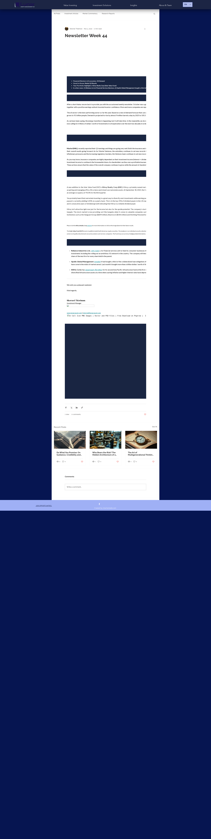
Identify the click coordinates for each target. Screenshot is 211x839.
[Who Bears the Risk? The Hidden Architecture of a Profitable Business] (105, 440)
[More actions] (145, 28)
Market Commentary (90, 13)
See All (154, 427)
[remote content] (105, 221)
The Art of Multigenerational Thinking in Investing (141, 453)
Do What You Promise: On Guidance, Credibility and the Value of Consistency (69, 453)
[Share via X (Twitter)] (71, 408)
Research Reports (108, 13)
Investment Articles (71, 13)
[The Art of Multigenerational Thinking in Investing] (141, 440)
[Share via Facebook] (66, 408)
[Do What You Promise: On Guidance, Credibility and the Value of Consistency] (70, 440)
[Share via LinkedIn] (77, 408)
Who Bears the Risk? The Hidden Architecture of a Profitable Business (104, 453)
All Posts (57, 13)
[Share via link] (82, 408)
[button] (154, 14)
